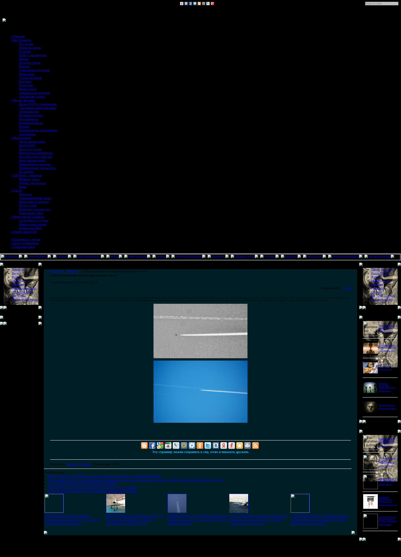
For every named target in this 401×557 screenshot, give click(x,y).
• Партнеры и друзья (25, 239)
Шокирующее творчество (37, 168)
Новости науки (30, 47)
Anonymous (27, 134)
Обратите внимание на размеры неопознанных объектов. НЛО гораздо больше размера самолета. (72, 519)
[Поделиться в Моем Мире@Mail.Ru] (203, 3)
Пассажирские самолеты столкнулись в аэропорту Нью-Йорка (92, 487)
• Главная (17, 36)
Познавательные (31, 115)
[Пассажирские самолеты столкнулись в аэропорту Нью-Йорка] (238, 512)
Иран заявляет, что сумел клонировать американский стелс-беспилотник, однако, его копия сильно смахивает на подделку (136, 480)
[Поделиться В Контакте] (186, 3)
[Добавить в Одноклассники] (199, 3)
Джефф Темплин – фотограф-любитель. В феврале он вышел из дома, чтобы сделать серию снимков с (197, 519)
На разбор (26, 171)
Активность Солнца (33, 220)
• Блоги (16, 190)
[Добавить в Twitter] (195, 3)
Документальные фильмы (37, 108)
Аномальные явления (34, 93)
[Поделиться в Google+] (212, 3)
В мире (24, 126)
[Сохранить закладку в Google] (160, 445)
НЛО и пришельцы (33, 55)
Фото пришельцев (32, 141)
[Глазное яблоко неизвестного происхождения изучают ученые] (300, 511)
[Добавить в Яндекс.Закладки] (223, 445)
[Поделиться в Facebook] (190, 3)
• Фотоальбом (20, 138)
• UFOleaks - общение (26, 175)
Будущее (25, 81)
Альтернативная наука (35, 198)
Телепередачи (29, 111)
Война (23, 59)
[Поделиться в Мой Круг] (192, 445)
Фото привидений (32, 160)
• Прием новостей (24, 232)
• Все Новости (21, 40)
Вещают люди (29, 179)
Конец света (28, 89)
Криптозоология (31, 123)
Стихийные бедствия (34, 70)
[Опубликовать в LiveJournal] (208, 3)
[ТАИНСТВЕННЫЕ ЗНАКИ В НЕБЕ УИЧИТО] (177, 512)
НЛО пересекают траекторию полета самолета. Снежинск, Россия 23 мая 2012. (104, 476)
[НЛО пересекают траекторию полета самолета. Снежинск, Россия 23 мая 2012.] (54, 511)
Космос (24, 66)
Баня (22, 187)
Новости (73, 464)
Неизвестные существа (35, 156)
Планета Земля (29, 63)
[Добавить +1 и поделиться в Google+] (168, 445)
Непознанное (28, 119)
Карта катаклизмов (32, 224)
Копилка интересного (34, 209)
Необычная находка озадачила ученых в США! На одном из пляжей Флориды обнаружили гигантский (319, 519)
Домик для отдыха (32, 183)
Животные (26, 74)
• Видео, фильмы (23, 100)
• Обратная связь (23, 247)
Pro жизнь (26, 44)
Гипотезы (26, 85)
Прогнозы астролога (33, 202)
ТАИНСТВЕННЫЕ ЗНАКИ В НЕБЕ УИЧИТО (82, 483)
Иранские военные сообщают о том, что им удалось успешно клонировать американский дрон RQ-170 (135, 519)
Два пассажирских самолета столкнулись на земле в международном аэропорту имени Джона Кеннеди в (258, 519)
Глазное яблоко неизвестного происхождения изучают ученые (92, 491)
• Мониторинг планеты (27, 217)
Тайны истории (30, 78)
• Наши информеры (25, 243)
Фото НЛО (27, 145)
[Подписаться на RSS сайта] (255, 445)
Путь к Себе (28, 205)
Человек (25, 51)
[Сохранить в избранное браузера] (239, 445)
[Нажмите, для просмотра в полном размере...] (200, 357)
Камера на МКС (30, 228)
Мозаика (25, 194)
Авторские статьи (32, 96)
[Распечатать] (247, 445)
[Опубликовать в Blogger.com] (144, 445)
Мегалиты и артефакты (35, 153)
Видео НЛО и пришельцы (38, 104)
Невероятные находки (35, 164)
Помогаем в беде (31, 213)
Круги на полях (30, 149)
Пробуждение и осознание (38, 130)
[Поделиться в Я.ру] (181, 3)
